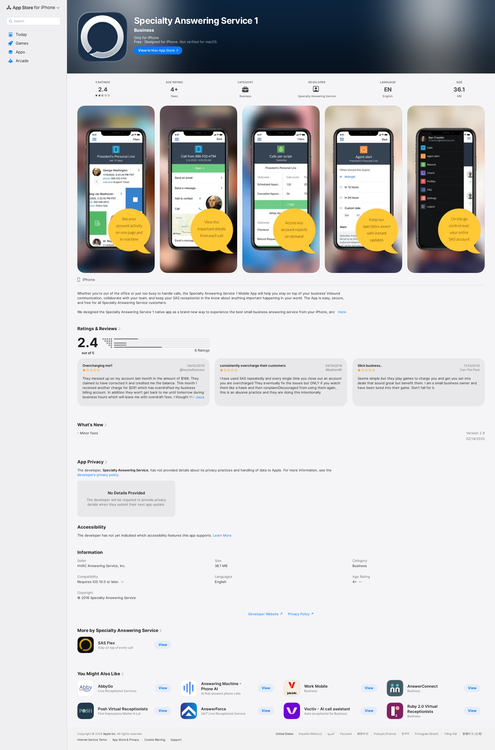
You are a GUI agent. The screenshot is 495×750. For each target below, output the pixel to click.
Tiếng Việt (450, 733)
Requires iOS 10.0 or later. (98, 582)
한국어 (405, 733)
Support (176, 739)
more (342, 312)
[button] (33, 34)
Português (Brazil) (427, 733)
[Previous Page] (72, 382)
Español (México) (310, 733)
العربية (331, 733)
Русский (346, 733)
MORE (200, 397)
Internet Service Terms (92, 739)
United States (284, 733)
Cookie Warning (154, 739)
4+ (354, 582)
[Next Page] (489, 382)
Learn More (222, 535)
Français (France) (385, 733)
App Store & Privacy (125, 739)
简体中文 (362, 733)
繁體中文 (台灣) (472, 733)
